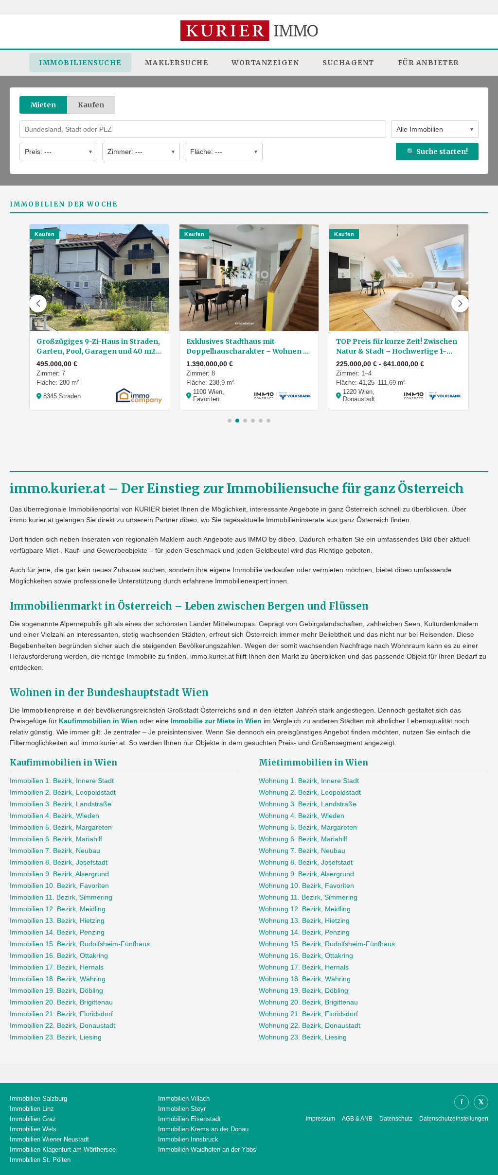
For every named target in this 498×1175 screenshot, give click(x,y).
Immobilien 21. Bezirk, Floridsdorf (61, 1014)
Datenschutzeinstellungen (453, 1118)
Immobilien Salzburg (38, 1098)
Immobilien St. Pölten (40, 1159)
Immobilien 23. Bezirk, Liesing (56, 1037)
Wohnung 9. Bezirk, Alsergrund (306, 874)
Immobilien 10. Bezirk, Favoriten (59, 885)
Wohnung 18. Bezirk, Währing (305, 979)
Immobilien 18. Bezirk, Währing (58, 979)
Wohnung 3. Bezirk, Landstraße (307, 804)
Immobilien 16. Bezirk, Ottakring (59, 955)
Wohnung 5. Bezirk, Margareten (308, 827)
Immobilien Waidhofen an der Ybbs (207, 1149)
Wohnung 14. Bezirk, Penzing (304, 932)
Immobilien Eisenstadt (189, 1119)
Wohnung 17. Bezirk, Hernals (304, 967)
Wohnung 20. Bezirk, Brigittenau (308, 1002)
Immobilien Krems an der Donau (203, 1129)
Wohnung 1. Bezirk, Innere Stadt (309, 780)
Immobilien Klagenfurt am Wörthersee (63, 1149)
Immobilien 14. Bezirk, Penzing (57, 932)
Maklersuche (177, 62)
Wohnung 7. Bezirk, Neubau (302, 850)
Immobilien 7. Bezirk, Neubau (55, 850)
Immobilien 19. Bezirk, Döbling (56, 990)
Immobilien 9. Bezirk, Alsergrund (59, 874)
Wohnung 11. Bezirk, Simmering (308, 897)
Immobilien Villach (184, 1098)
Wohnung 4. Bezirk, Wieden (301, 815)
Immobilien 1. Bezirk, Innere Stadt (62, 780)
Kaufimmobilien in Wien (98, 721)
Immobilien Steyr (182, 1108)
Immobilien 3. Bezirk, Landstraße (60, 804)
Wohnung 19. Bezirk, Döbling (303, 990)
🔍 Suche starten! (437, 151)
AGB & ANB (357, 1118)
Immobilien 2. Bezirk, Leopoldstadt (63, 792)
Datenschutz (395, 1118)
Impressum (320, 1118)
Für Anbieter (428, 62)
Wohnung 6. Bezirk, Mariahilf (303, 839)
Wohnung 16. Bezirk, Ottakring (306, 955)
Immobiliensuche (80, 62)
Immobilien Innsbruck (188, 1139)
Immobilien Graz (33, 1119)
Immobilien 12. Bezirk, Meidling (58, 909)
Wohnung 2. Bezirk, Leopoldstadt (310, 792)
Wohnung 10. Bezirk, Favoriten (306, 885)
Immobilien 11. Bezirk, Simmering (61, 897)
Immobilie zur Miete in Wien (216, 721)
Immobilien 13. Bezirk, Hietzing (57, 920)
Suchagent (348, 62)
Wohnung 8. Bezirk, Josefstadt (306, 862)
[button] (38, 303)
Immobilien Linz (32, 1108)
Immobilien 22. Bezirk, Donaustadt (62, 1025)
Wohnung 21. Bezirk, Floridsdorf (308, 1014)
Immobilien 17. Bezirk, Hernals (57, 967)
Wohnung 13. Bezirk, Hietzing (304, 920)
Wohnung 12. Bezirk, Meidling (305, 909)
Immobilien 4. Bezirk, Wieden (54, 815)
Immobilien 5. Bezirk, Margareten (61, 827)
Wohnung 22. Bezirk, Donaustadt (309, 1025)
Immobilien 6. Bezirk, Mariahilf (56, 839)
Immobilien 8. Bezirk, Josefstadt (58, 862)
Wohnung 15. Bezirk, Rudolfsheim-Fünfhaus (327, 944)
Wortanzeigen (265, 62)
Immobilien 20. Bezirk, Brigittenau (61, 1002)
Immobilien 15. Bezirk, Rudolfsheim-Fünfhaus (80, 944)
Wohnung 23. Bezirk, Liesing (303, 1037)
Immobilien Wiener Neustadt (49, 1139)
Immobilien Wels (33, 1129)
